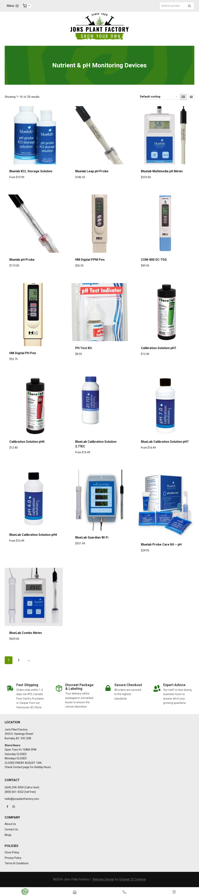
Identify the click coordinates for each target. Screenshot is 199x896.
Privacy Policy (13, 857)
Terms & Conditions (17, 863)
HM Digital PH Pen (22, 353)
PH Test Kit (83, 348)
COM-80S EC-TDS (154, 259)
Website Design (103, 879)
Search (190, 6)
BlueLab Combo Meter (25, 633)
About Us (10, 824)
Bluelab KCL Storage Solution (30, 171)
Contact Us (11, 829)
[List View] (191, 97)
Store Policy (12, 852)
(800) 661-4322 (14, 791)
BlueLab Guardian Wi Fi (91, 537)
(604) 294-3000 (14, 787)
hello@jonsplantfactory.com (22, 798)
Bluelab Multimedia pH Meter (162, 171)
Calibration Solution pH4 (27, 442)
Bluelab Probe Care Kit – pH (161, 544)
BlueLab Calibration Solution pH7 (165, 442)
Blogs (8, 834)
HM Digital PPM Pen (90, 259)
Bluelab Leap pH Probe (91, 171)
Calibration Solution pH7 (158, 348)
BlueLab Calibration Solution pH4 (33, 535)
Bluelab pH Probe (22, 259)
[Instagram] (13, 806)
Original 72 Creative (132, 879)
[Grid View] (183, 97)
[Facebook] (7, 806)
